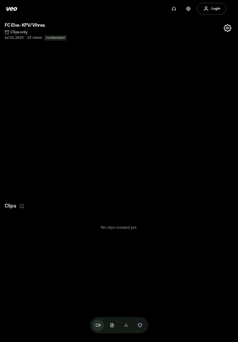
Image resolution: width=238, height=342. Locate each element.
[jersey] (140, 325)
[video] (98, 325)
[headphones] (174, 8)
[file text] (112, 325)
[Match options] (227, 28)
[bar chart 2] (126, 325)
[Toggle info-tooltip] (22, 206)
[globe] (188, 8)
